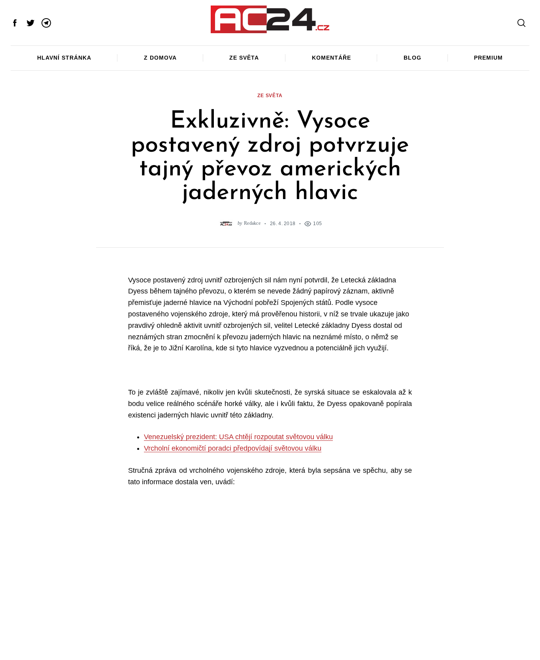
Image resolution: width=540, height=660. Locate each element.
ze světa (270, 95)
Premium (488, 58)
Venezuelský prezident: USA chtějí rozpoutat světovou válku (238, 437)
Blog (412, 58)
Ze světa (244, 58)
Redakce (252, 223)
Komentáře (331, 58)
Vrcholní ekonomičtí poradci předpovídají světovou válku (232, 448)
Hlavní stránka (64, 58)
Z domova (160, 58)
